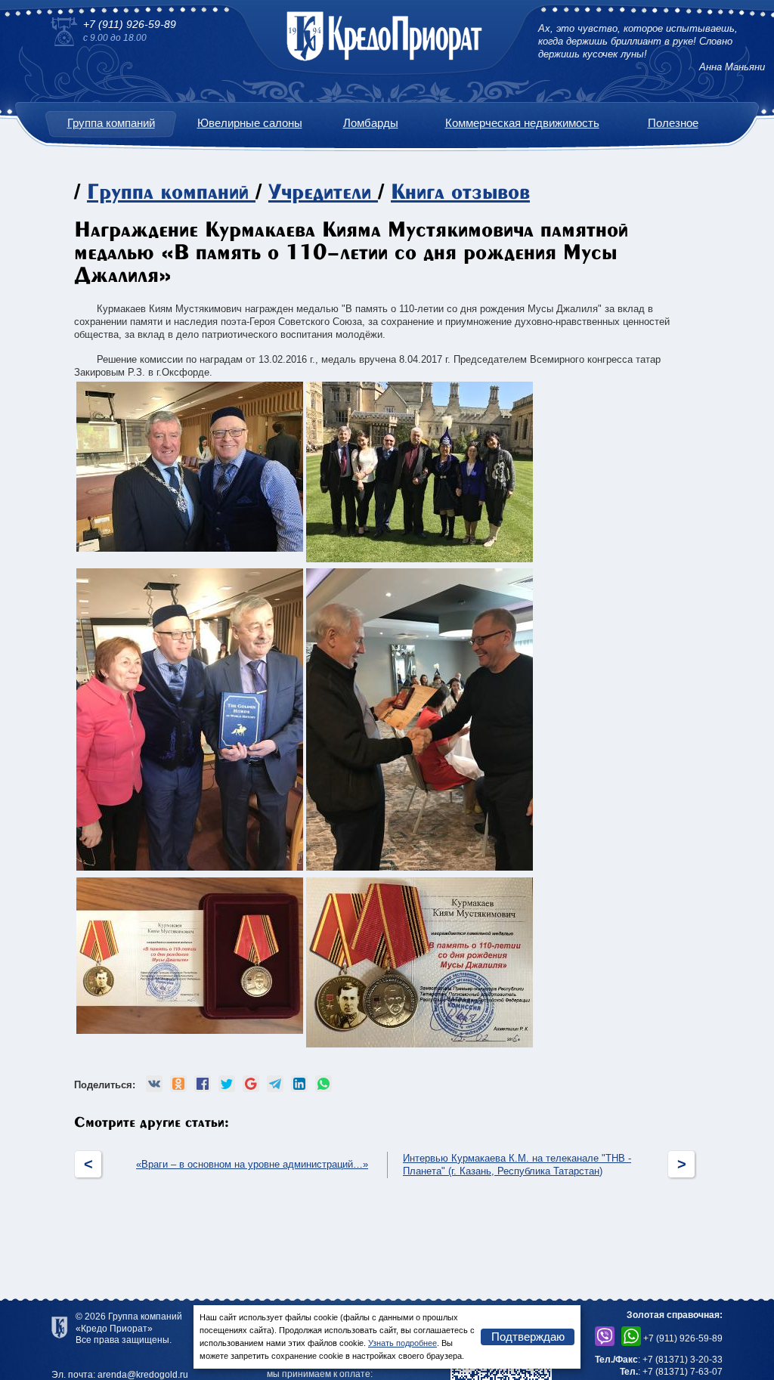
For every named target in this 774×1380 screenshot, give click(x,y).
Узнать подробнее (402, 1343)
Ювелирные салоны (249, 122)
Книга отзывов (460, 193)
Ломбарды (370, 122)
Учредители (319, 193)
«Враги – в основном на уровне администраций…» (252, 1164)
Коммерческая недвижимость (522, 122)
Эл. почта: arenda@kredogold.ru (119, 1374)
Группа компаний (111, 122)
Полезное (673, 122)
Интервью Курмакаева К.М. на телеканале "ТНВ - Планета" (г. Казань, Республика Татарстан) (517, 1165)
